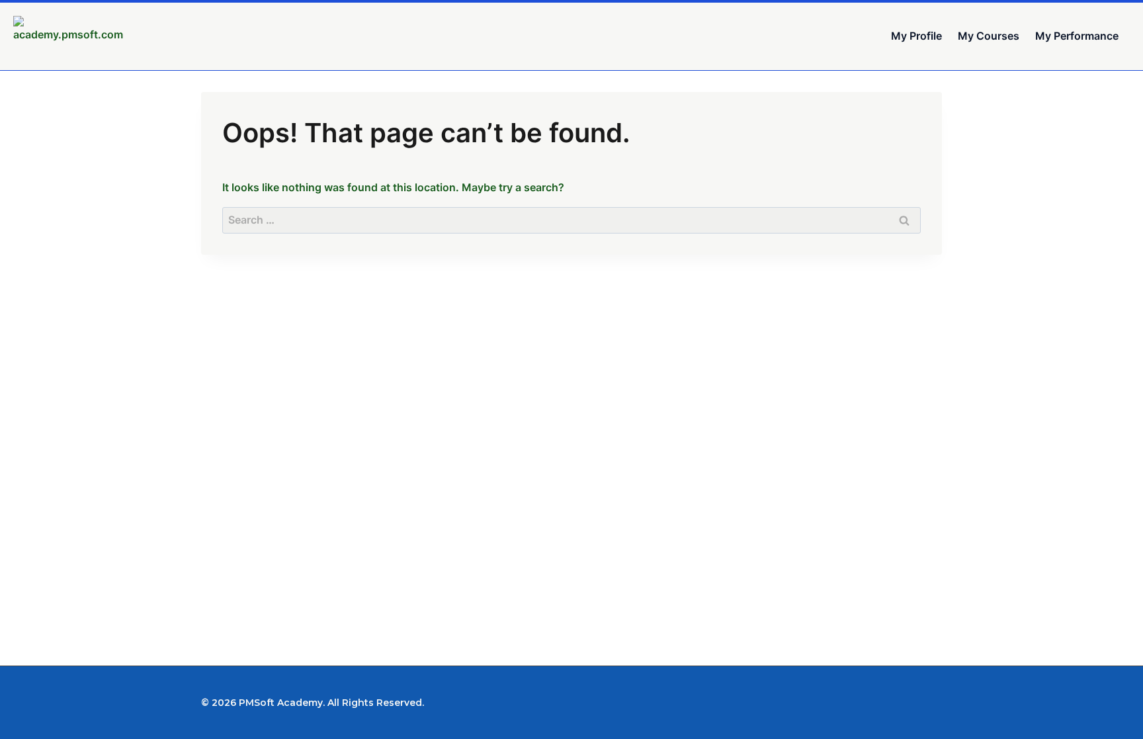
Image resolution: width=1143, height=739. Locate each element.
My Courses (988, 35)
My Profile (916, 35)
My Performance (1077, 35)
